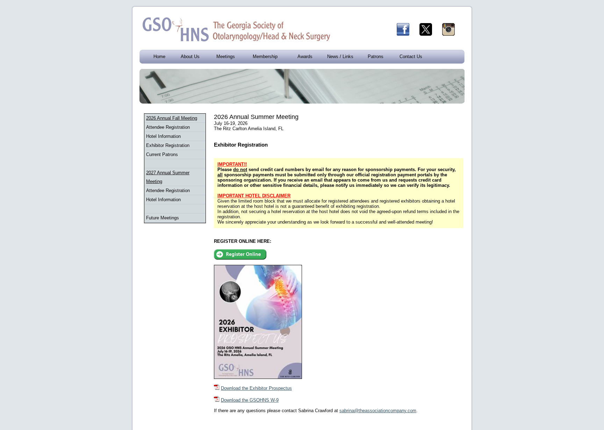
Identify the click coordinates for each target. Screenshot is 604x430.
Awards (304, 56)
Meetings (225, 56)
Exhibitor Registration (167, 145)
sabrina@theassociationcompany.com (377, 410)
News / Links (340, 56)
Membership (265, 56)
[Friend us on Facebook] (407, 34)
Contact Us (411, 56)
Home (159, 56)
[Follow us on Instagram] (452, 34)
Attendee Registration (168, 127)
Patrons (375, 56)
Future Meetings (162, 217)
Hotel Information (163, 136)
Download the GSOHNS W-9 (250, 400)
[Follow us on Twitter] (430, 34)
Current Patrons (162, 154)
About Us (190, 56)
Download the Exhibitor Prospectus (256, 388)
